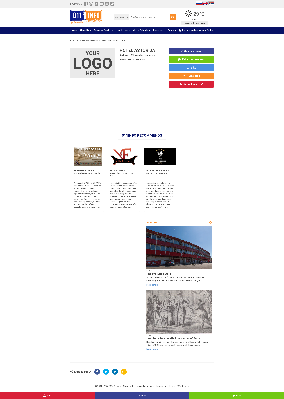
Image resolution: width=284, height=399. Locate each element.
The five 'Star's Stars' (158, 273)
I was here (193, 75)
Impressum (161, 386)
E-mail (172, 386)
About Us (84, 30)
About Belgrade (140, 30)
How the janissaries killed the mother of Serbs (173, 338)
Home (74, 30)
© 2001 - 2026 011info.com (108, 386)
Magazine (158, 30)
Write (143, 395)
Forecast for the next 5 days (194, 23)
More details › (152, 285)
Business (119, 17)
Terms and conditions (143, 386)
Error (48, 395)
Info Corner (122, 30)
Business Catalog (102, 30)
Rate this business (193, 59)
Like (193, 67)
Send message (193, 51)
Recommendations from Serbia (197, 30)
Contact (172, 30)
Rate (238, 395)
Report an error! (193, 84)
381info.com (183, 386)
